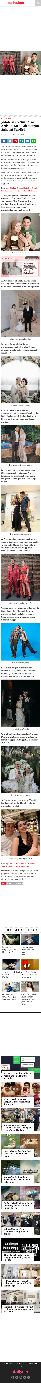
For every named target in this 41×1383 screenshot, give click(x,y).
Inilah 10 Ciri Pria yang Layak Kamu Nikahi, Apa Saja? (10, 949)
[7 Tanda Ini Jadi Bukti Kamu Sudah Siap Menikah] (11, 969)
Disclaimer (20, 1363)
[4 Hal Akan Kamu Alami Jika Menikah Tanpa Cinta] (30, 969)
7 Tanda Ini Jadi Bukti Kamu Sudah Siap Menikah (11, 974)
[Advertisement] (20, 28)
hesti (9, 134)
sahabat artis (18, 883)
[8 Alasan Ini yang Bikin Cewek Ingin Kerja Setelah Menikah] (30, 944)
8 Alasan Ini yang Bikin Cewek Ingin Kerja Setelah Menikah (28, 951)
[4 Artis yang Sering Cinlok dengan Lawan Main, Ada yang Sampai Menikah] (30, 991)
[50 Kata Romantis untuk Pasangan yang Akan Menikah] (11, 991)
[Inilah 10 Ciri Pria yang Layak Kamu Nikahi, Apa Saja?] (11, 944)
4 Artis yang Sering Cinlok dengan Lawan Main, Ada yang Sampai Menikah (29, 999)
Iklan (20, 1366)
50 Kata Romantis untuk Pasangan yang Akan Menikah (10, 996)
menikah (9, 883)
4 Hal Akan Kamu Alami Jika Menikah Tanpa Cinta (29, 974)
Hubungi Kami (32, 1363)
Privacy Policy (9, 1363)
